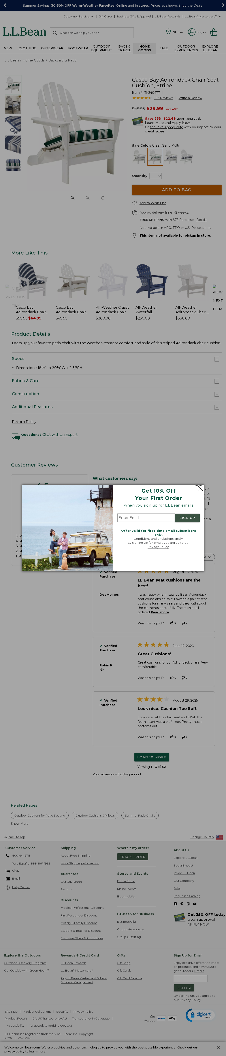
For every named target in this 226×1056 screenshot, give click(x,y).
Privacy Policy (158, 547)
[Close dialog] (199, 488)
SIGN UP (187, 518)
